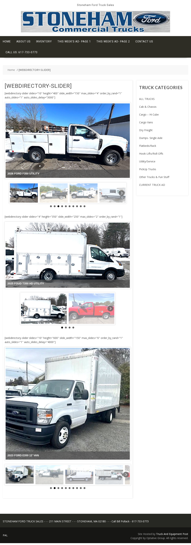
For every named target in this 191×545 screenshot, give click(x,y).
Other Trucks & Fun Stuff (154, 177)
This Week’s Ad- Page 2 (113, 41)
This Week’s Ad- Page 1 (74, 41)
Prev (14, 193)
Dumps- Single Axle (150, 138)
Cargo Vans (146, 122)
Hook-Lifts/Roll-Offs (151, 153)
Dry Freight (146, 130)
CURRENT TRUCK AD (152, 185)
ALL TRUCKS (147, 99)
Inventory (44, 41)
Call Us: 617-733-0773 (21, 52)
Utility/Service (147, 161)
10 (84, 206)
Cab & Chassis (147, 106)
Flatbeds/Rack (147, 146)
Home (7, 41)
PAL (5, 535)
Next (122, 193)
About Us (23, 41)
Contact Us (144, 41)
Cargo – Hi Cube (149, 114)
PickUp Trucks (147, 169)
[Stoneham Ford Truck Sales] (95, 31)
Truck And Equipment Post (172, 534)
